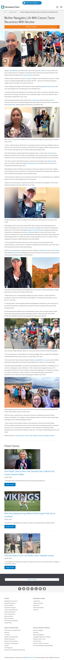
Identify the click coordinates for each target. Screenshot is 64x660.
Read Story (10, 484)
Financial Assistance (10, 607)
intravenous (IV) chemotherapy (34, 230)
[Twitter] (23, 589)
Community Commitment (11, 643)
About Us (7, 632)
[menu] (61, 7)
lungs (29, 78)
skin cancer (56, 250)
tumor (51, 100)
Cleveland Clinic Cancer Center (24, 435)
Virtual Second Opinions (11, 620)
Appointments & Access (10, 601)
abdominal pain (47, 86)
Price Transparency (9, 614)
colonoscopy (35, 100)
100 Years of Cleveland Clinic (12, 630)
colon (49, 153)
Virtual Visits (8, 623)
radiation (49, 161)
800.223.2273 (31, 657)
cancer (43, 70)
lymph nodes (11, 104)
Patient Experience (9, 639)
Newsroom (36, 605)
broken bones (16, 252)
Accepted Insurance (9, 603)
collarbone (31, 232)
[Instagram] (32, 589)
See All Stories (31, 27)
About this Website (38, 634)
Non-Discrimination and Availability (43, 645)
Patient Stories (13, 12)
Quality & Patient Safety (11, 637)
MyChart (35, 610)
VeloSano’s (32, 360)
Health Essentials (38, 603)
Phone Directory (9, 618)
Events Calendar (9, 605)
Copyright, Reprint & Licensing (41, 637)
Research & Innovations (11, 641)
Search (57, 7)
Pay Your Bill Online (9, 612)
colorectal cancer (28, 75)
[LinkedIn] (36, 589)
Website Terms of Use (39, 639)
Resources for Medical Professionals (14, 650)
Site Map (35, 632)
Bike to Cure (42, 360)
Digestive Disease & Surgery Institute (43, 435)
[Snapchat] (44, 589)
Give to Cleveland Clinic (11, 610)
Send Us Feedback (38, 630)
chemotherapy (14, 70)
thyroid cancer (43, 250)
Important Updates (32, 3)
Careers (6, 645)
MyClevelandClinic (38, 607)
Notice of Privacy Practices (40, 643)
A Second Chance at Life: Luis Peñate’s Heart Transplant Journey (29, 555)
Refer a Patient (8, 616)
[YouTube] (27, 589)
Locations (7, 634)
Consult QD (36, 601)
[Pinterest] (40, 589)
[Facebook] (19, 589)
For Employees (8, 647)
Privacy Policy (37, 641)
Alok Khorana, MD (31, 163)
